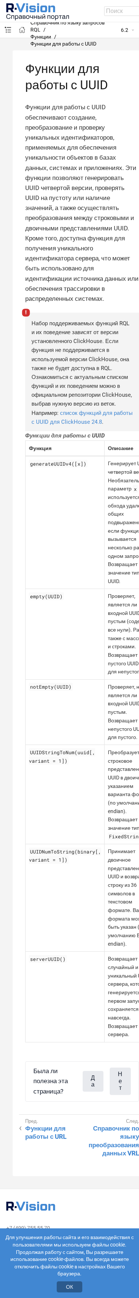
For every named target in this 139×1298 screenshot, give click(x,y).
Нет (120, 1081)
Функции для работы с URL (45, 1132)
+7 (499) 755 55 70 (28, 1228)
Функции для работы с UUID (63, 44)
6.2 (124, 30)
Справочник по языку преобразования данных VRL (114, 1140)
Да (93, 1081)
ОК (69, 1287)
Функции (40, 37)
